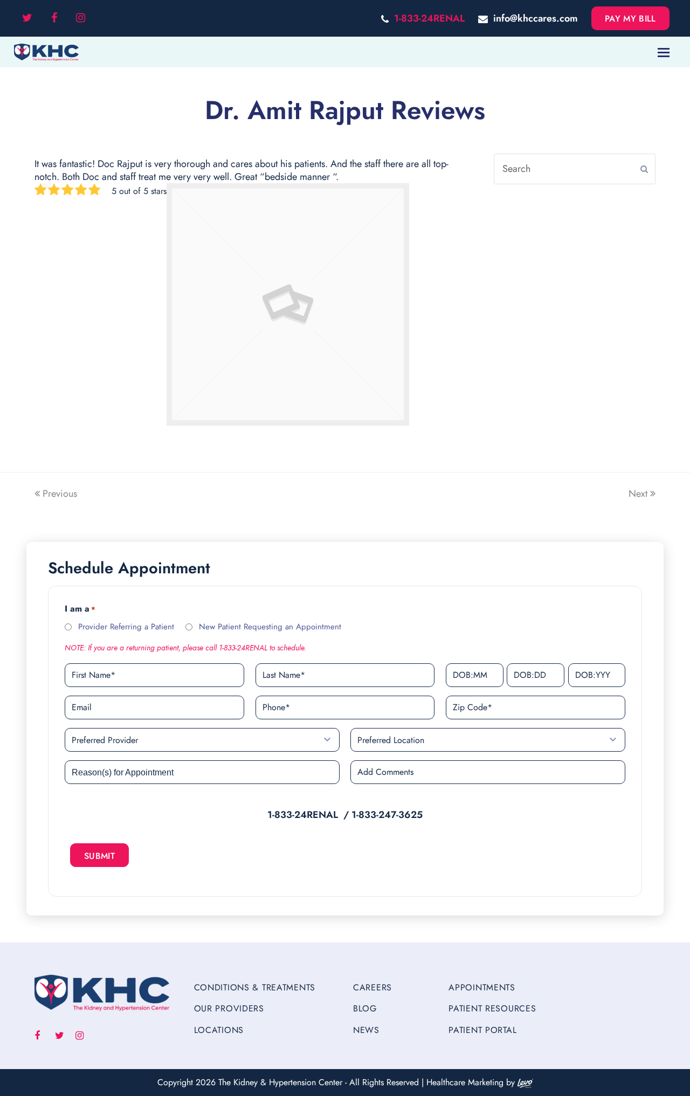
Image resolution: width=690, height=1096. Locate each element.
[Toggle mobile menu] (664, 52)
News (366, 1030)
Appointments (481, 987)
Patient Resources (492, 1008)
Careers (372, 987)
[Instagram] (80, 18)
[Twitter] (27, 18)
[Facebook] (54, 18)
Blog (365, 1008)
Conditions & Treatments (255, 987)
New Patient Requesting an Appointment (270, 627)
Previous (60, 494)
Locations (219, 1030)
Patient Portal (482, 1030)
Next (638, 494)
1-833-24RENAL (429, 18)
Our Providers (229, 1008)
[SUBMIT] (644, 169)
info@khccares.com (535, 18)
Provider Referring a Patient (126, 627)
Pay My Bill (630, 18)
